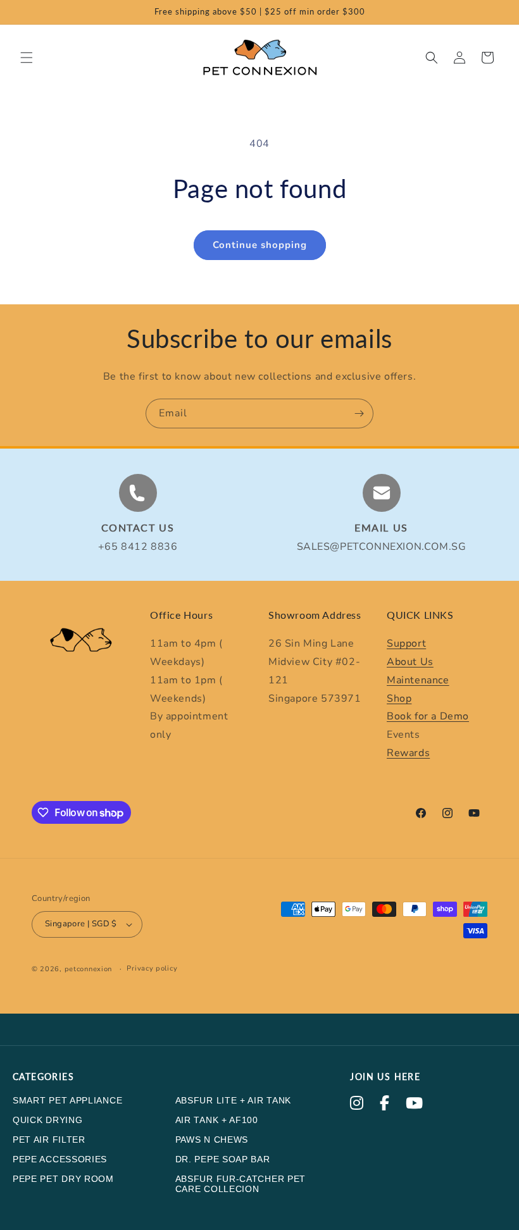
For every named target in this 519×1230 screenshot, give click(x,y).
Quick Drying (47, 1120)
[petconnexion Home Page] (82, 645)
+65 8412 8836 (138, 547)
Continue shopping (260, 245)
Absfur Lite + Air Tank (233, 1100)
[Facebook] (385, 1104)
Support (406, 643)
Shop (399, 698)
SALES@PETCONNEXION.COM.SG (381, 547)
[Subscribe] (359, 413)
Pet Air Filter (49, 1139)
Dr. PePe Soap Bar (222, 1159)
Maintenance (418, 680)
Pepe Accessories (60, 1159)
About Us (410, 662)
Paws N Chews (211, 1139)
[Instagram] (357, 1104)
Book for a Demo (428, 716)
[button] (27, 57)
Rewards (408, 753)
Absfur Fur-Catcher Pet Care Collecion (240, 1184)
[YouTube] (414, 1104)
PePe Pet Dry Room (63, 1179)
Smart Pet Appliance (67, 1100)
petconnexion (88, 969)
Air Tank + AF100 (216, 1120)
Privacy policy (152, 968)
